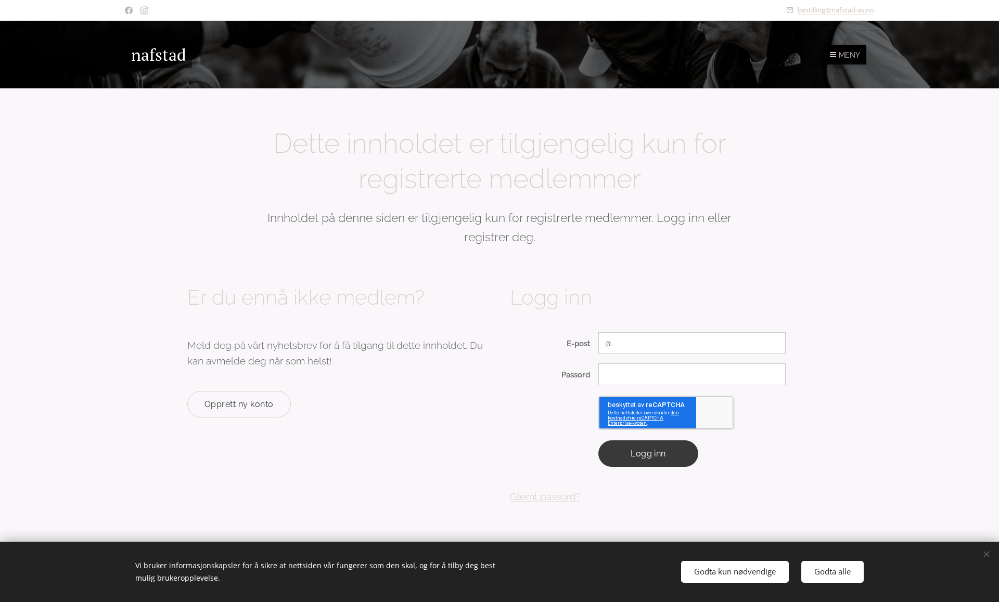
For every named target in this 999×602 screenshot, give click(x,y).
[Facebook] (128, 10)
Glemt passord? (545, 496)
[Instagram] (144, 10)
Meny (849, 55)
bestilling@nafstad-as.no (836, 10)
